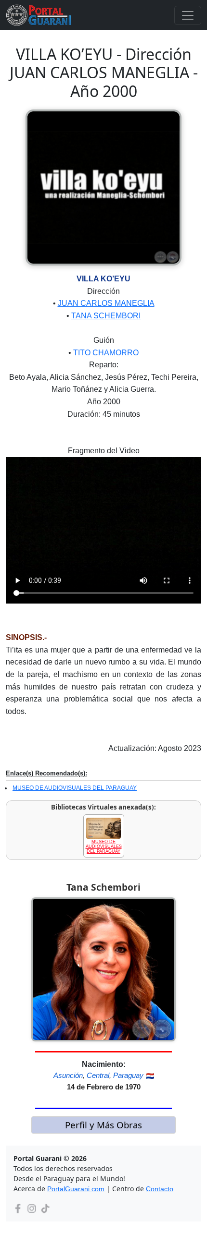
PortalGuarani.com (75, 1189)
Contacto (159, 1189)
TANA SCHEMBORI (106, 316)
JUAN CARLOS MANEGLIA (106, 303)
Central (98, 1075)
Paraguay (128, 1075)
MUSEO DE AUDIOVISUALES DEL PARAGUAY (75, 788)
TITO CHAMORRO (106, 353)
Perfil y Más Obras (103, 1125)
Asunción (68, 1075)
